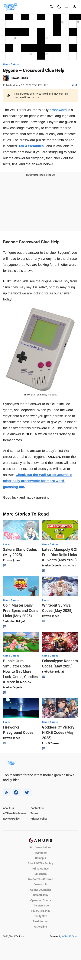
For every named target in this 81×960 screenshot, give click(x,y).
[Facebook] (16, 792)
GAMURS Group (70, 936)
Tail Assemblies (31, 146)
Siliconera (40, 873)
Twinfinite (40, 852)
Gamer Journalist (40, 889)
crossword (58, 110)
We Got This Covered (40, 879)
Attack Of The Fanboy (40, 863)
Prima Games (40, 868)
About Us (8, 808)
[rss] (7, 792)
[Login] (74, 7)
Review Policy (11, 818)
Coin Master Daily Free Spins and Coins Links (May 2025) (20, 610)
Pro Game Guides (40, 847)
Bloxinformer (40, 921)
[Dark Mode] (59, 7)
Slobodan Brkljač (14, 621)
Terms (34, 813)
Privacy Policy (39, 818)
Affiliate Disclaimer (14, 813)
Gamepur (40, 858)
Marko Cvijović (51, 565)
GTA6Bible (40, 926)
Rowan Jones (11, 560)
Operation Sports (40, 900)
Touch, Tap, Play (40, 910)
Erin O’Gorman (51, 743)
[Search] (51, 7)
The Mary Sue (40, 905)
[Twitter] (27, 792)
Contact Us (37, 808)
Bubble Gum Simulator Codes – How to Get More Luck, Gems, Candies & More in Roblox (20, 671)
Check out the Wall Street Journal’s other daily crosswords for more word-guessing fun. (37, 481)
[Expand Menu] (66, 7)
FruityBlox (40, 916)
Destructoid (40, 884)
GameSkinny (40, 894)
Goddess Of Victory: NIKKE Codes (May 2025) (58, 732)
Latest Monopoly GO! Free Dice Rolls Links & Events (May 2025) (59, 554)
